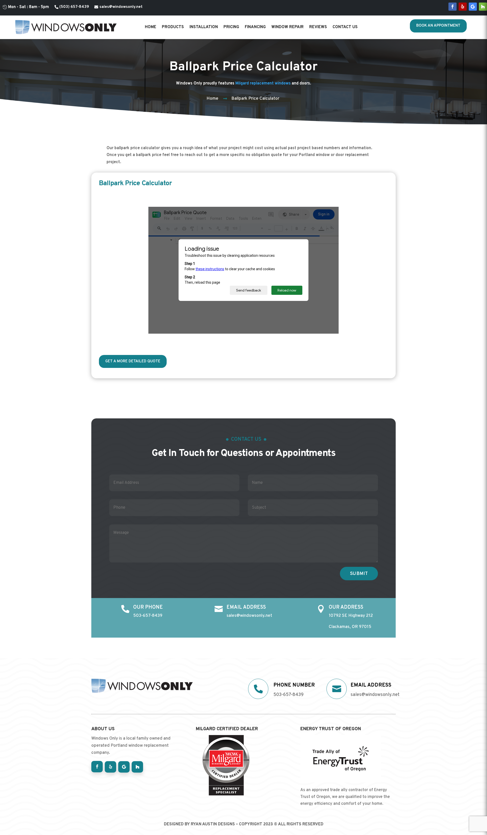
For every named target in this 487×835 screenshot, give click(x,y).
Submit (359, 574)
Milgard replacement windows (263, 83)
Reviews (318, 27)
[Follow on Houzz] (483, 7)
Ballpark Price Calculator (255, 98)
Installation (203, 27)
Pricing (231, 27)
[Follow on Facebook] (452, 7)
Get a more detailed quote (132, 361)
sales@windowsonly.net (121, 7)
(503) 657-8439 (74, 7)
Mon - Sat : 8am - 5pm (28, 7)
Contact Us (345, 27)
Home (150, 27)
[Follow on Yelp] (463, 7)
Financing (255, 27)
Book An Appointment (438, 25)
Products (173, 27)
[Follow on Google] (473, 7)
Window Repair (287, 27)
